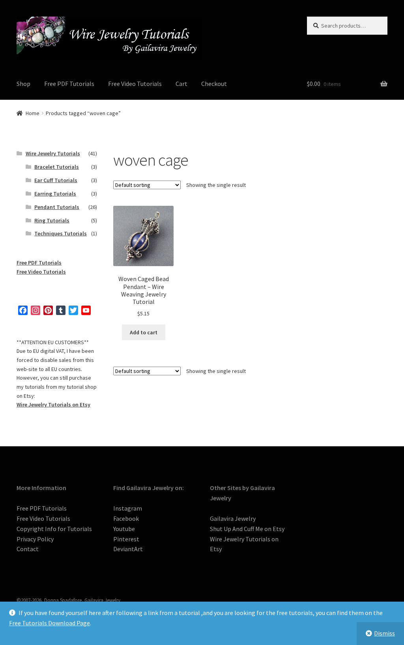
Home (32, 113)
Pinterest (126, 539)
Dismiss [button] (384, 633)
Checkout (214, 84)
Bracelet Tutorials (56, 166)
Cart (181, 84)
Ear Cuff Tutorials (55, 180)
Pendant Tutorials (56, 207)
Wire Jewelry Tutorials (53, 153)
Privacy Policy (35, 539)
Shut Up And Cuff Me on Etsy (247, 529)
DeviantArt (128, 549)
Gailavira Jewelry (233, 518)
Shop (23, 84)
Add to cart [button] (143, 332)
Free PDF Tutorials (69, 84)
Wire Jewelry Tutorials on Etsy (53, 404)
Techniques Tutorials (60, 233)
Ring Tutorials (51, 220)
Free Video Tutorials (135, 84)
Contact (28, 549)
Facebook (126, 518)
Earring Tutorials (55, 193)
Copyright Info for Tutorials (54, 529)
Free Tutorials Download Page (49, 623)
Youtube (124, 529)
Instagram (127, 508)
